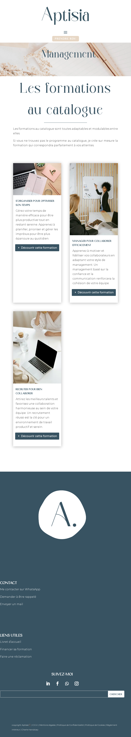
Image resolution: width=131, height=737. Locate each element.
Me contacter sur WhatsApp (20, 589)
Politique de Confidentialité (70, 725)
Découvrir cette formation (39, 247)
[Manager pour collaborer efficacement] (94, 199)
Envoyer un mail (11, 604)
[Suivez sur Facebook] (57, 684)
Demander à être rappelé (18, 596)
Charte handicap (30, 729)
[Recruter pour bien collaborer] (37, 347)
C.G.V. (35, 725)
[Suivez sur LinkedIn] (48, 684)
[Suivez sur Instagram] (76, 684)
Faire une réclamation (16, 656)
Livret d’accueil (10, 641)
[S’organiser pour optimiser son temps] (37, 179)
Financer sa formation (16, 649)
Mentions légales (47, 725)
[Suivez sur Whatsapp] (67, 684)
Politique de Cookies (95, 725)
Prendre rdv (65, 38)
